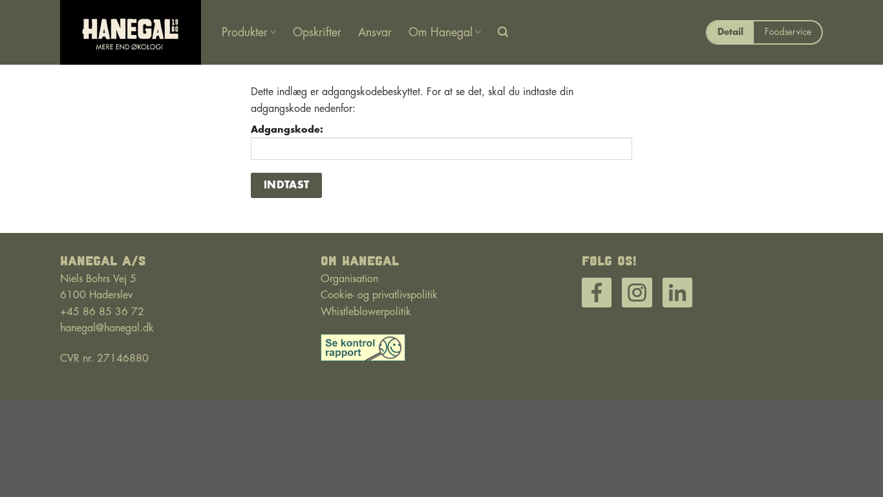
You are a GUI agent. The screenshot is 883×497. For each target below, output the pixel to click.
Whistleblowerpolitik (366, 312)
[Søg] (503, 32)
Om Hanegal (441, 32)
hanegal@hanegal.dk (107, 328)
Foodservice (788, 32)
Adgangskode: (287, 130)
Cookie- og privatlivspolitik (379, 295)
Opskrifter (317, 32)
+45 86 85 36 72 (102, 312)
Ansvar (375, 32)
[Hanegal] (131, 32)
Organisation (349, 279)
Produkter (245, 32)
